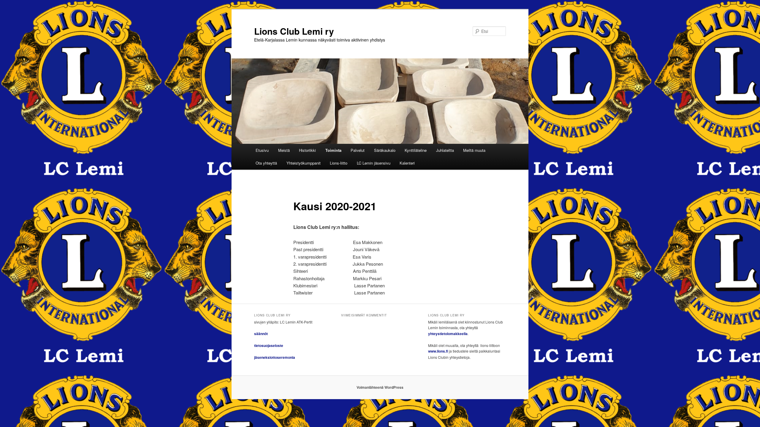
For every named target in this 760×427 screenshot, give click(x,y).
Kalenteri (407, 163)
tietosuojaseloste (268, 345)
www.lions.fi (438, 351)
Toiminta (333, 150)
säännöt (261, 333)
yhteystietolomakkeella (448, 333)
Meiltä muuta (474, 150)
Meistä (284, 150)
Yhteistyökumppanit (303, 163)
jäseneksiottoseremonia (274, 357)
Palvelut (358, 150)
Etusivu (262, 150)
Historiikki (307, 150)
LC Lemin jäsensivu (373, 163)
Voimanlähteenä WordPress (380, 387)
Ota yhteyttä (266, 163)
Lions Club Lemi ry (294, 31)
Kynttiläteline (416, 150)
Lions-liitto (338, 163)
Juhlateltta (445, 150)
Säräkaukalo (384, 150)
